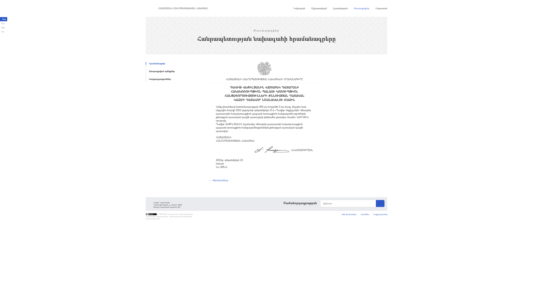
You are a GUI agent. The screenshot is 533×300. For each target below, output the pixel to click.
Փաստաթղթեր (361, 8)
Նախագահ (299, 8)
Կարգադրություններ (160, 79)
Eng (3, 27)
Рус (3, 23)
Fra (2, 31)
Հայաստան (381, 8)
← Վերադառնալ (218, 180)
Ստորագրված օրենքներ (162, 71)
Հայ (4, 19)
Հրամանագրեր (157, 63)
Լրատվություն (340, 8)
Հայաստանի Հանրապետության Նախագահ (183, 8)
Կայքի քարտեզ (380, 214)
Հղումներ (365, 214)
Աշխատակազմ (319, 8)
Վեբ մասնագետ (348, 214)
